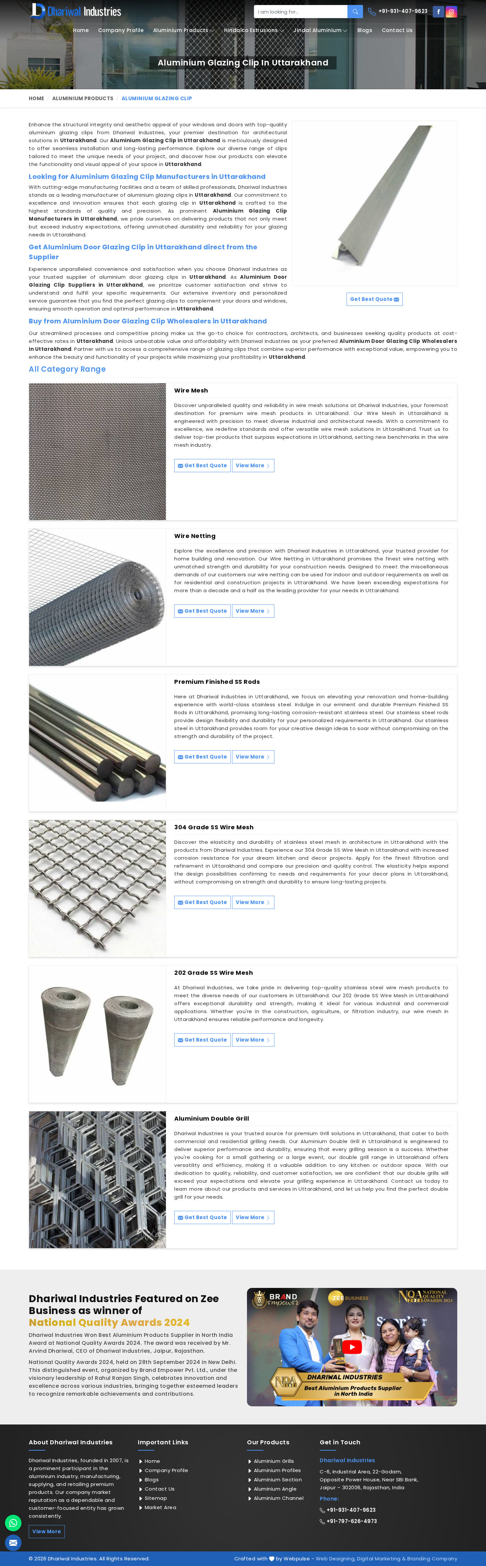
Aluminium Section (277, 1479)
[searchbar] (355, 11)
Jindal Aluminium (318, 30)
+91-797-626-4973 (351, 1521)
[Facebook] (438, 12)
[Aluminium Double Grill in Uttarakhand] (97, 1179)
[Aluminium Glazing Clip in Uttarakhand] (374, 203)
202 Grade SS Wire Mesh (213, 973)
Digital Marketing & (381, 1558)
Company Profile (121, 30)
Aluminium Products (181, 30)
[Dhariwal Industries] (75, 11)
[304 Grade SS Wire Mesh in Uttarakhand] (97, 888)
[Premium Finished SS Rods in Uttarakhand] (97, 743)
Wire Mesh (191, 390)
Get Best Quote (205, 465)
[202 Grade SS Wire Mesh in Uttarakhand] (97, 1034)
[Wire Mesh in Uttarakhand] (97, 451)
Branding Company (432, 1558)
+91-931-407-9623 (402, 11)
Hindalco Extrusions (251, 30)
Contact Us (397, 30)
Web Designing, (336, 1558)
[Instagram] (451, 12)
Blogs (365, 30)
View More (250, 465)
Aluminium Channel (278, 1498)
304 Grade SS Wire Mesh (214, 827)
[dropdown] (212, 30)
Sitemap (155, 1498)
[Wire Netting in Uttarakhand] (97, 597)
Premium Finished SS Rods (217, 682)
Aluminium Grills (273, 1461)
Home (81, 30)
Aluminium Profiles (276, 1470)
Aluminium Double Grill (211, 1119)
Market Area (159, 1507)
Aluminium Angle (274, 1488)
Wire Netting (195, 536)
